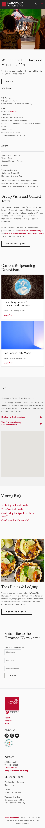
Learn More (9, 315)
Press (6, 724)
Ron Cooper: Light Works (22, 343)
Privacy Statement (12, 817)
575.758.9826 (10, 768)
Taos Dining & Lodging (17, 612)
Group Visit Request (15, 244)
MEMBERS (13, 111)
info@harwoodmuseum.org (16, 771)
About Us (10, 81)
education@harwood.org (30, 231)
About (7, 718)
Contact (8, 721)
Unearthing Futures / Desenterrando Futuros (22, 297)
